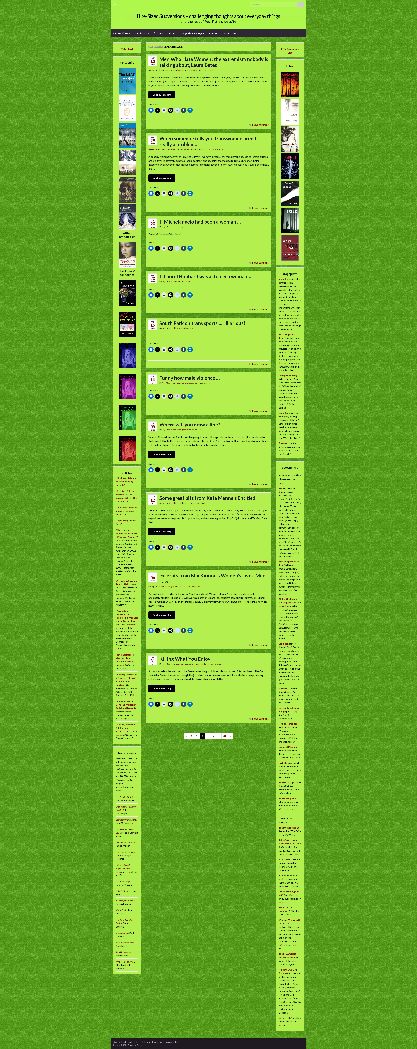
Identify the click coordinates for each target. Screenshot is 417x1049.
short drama (285, 606)
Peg (281, 482)
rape (200, 70)
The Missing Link (287, 798)
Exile (281, 488)
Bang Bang (284, 412)
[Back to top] (410, 1042)
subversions (121, 33)
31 (224, 736)
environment (178, 664)
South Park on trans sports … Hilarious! (202, 323)
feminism (165, 70)
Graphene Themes (136, 1045)
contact (214, 33)
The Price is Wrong (289, 827)
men (186, 70)
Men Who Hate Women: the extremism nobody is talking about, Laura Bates (213, 62)
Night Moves (285, 762)
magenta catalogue (192, 33)
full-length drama (288, 602)
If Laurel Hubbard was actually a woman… (205, 276)
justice (193, 149)
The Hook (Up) (286, 782)
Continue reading (161, 94)
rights (204, 149)
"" (126, 481)
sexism (210, 70)
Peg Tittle (155, 70)
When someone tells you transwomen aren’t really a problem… (208, 141)
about (172, 33)
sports (194, 328)
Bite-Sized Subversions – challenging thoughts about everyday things (208, 16)
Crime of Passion (288, 746)
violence (206, 383)
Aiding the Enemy (288, 375)
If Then (282, 875)
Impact (282, 279)
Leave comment (260, 124)
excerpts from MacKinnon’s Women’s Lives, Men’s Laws (214, 578)
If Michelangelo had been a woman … (200, 222)
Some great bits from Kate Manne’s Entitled (207, 498)
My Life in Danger (288, 723)
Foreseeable (285, 443)
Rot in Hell (284, 1017)
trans (221, 149)
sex (204, 70)
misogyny (193, 70)
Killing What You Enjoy (184, 659)
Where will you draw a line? (189, 424)
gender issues (177, 70)
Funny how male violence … (189, 378)
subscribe (230, 33)
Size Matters (286, 859)
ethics (164, 149)
